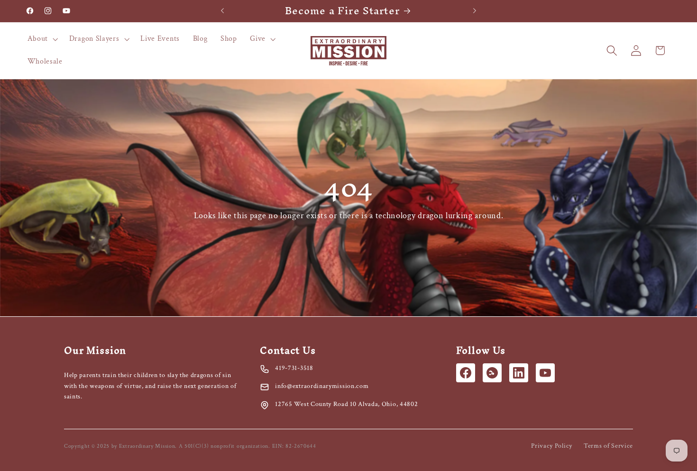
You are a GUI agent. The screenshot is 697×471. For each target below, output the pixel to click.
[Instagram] (492, 372)
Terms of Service (608, 446)
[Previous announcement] (222, 10)
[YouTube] (545, 372)
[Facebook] (465, 372)
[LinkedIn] (518, 372)
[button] (42, 39)
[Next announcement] (474, 10)
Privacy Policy (551, 446)
